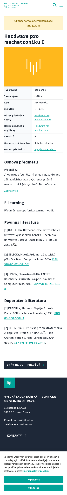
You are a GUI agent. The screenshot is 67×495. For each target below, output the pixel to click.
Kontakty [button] (14, 435)
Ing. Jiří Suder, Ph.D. (45, 149)
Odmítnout (33, 488)
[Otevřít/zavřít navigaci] (61, 5)
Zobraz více (11, 190)
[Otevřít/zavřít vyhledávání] (55, 5)
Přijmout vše (33, 479)
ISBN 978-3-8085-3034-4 (29, 342)
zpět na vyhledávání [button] (23, 365)
